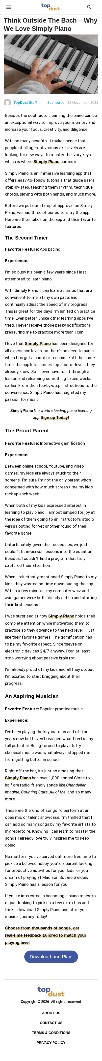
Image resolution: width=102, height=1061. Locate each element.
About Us (51, 1013)
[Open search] (89, 7)
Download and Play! (51, 956)
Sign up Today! (55, 417)
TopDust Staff (25, 102)
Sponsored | (56, 102)
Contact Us (51, 1023)
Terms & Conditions (51, 1033)
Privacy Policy (51, 1043)
